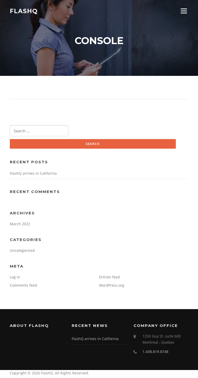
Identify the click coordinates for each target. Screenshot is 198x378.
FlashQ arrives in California (33, 173)
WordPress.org (111, 285)
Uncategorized (22, 250)
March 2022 (20, 223)
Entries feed (109, 277)
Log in (15, 277)
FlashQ (24, 10)
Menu (183, 11)
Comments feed (23, 285)
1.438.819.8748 (155, 351)
